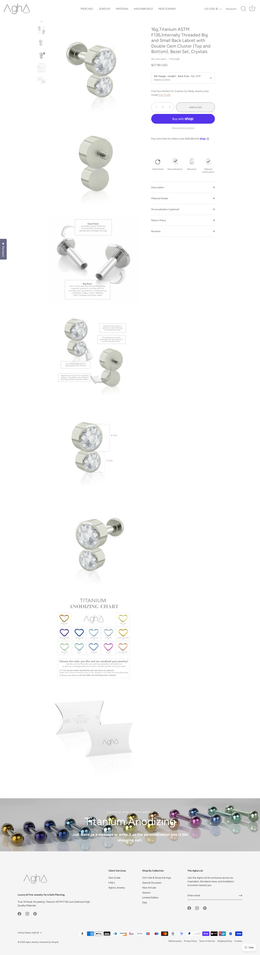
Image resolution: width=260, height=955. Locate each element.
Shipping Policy (224, 941)
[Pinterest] (35, 913)
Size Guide (164, 94)
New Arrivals (149, 887)
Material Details (159, 198)
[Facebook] (19, 913)
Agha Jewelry (32, 942)
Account (231, 8)
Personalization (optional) (165, 209)
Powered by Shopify (49, 942)
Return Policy (158, 220)
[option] (41, 30)
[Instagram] (27, 913)
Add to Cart (195, 107)
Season (146, 892)
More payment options (183, 127)
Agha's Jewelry (116, 887)
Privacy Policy (190, 941)
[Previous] (41, 21)
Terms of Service (207, 941)
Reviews (156, 231)
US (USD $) (211, 8)
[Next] (41, 91)
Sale (144, 902)
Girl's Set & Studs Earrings (156, 877)
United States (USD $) (28, 932)
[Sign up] (240, 895)
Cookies (238, 941)
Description (157, 187)
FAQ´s (111, 882)
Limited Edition (150, 897)
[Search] (243, 9)
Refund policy (175, 941)
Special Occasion (151, 882)
